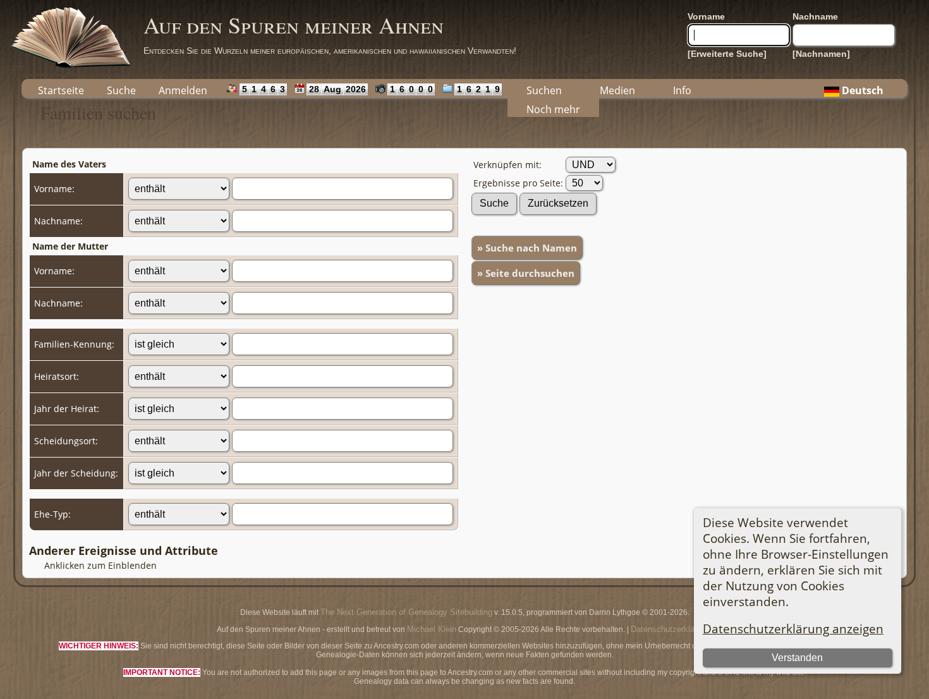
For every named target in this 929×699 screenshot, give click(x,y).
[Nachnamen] (821, 54)
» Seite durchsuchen (525, 273)
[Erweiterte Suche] (727, 54)
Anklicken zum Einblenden (100, 565)
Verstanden (797, 657)
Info (682, 90)
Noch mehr (553, 109)
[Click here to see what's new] (297, 88)
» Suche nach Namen (527, 247)
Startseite (61, 90)
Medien (617, 90)
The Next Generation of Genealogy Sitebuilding (406, 612)
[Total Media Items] (444, 88)
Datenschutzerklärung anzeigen (793, 628)
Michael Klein (431, 629)
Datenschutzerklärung (670, 629)
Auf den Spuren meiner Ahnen (293, 24)
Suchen (544, 90)
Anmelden (183, 90)
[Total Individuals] (229, 88)
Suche (121, 90)
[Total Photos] (377, 88)
